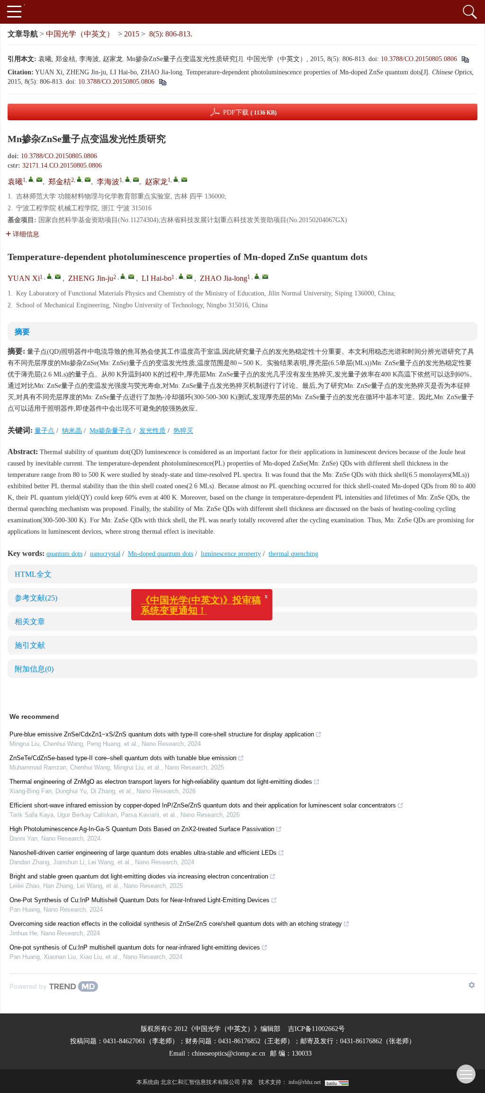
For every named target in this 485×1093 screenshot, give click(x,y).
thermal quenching (293, 553)
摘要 (22, 332)
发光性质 (152, 430)
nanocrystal (105, 553)
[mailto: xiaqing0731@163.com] (57, 276)
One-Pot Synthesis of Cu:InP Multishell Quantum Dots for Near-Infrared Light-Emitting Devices (139, 900)
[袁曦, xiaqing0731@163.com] (30, 179)
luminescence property (231, 553)
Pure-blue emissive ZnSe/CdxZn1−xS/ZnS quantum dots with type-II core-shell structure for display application (161, 734)
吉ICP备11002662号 (316, 1028)
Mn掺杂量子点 (111, 430)
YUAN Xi (24, 278)
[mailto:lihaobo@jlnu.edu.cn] (136, 179)
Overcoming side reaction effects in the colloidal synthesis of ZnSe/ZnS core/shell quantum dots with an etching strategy (175, 923)
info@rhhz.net (304, 1082)
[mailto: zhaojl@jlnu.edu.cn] (265, 276)
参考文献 (36, 598)
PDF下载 (250, 112)
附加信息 (34, 669)
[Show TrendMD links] (472, 985)
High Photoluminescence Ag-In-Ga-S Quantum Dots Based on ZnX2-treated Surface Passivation (141, 829)
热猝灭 (183, 430)
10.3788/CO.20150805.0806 (419, 59)
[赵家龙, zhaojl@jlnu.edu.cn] (175, 179)
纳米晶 (72, 430)
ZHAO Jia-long (223, 278)
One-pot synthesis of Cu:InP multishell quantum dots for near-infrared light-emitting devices (134, 947)
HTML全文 (33, 574)
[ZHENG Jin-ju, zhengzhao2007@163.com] (122, 276)
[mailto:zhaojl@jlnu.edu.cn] (184, 179)
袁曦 (15, 182)
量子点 (44, 430)
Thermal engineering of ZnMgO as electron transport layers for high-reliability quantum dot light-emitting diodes (160, 781)
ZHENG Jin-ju (90, 278)
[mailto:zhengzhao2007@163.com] (87, 179)
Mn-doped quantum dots (160, 553)
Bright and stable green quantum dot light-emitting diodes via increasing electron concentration (138, 876)
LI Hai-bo (156, 278)
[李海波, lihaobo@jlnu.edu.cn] (127, 179)
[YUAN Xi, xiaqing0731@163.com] (49, 276)
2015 (131, 34)
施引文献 (30, 645)
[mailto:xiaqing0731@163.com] (39, 179)
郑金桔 (59, 182)
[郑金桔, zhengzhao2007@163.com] (79, 179)
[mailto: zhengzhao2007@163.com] (131, 276)
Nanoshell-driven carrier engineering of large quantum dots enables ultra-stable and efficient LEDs (143, 852)
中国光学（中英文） (80, 34)
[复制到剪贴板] (465, 59)
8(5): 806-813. (170, 34)
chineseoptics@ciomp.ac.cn (228, 1053)
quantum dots (64, 553)
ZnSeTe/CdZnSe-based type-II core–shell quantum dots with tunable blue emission (122, 758)
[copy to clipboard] (162, 81)
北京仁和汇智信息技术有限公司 (200, 1082)
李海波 (108, 182)
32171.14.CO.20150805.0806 (62, 165)
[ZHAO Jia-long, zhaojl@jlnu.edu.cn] (256, 276)
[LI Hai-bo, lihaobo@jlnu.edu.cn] (181, 276)
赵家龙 (156, 182)
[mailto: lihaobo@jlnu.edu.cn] (189, 276)
